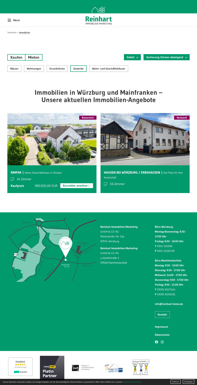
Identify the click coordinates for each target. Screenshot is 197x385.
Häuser (14, 68)
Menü (13, 20)
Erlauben (188, 381)
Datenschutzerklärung (132, 382)
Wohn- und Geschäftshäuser (108, 68)
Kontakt (162, 314)
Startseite (11, 32)
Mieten (33, 57)
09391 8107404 (166, 289)
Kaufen (16, 57)
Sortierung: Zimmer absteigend (165, 57)
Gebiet (131, 57)
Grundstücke (57, 68)
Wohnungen (34, 68)
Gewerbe (78, 68)
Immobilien (24, 32)
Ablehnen (175, 382)
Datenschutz (162, 334)
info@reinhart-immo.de (169, 304)
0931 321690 (164, 246)
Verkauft (182, 117)
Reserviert (88, 117)
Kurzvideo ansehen (75, 185)
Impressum (161, 326)
